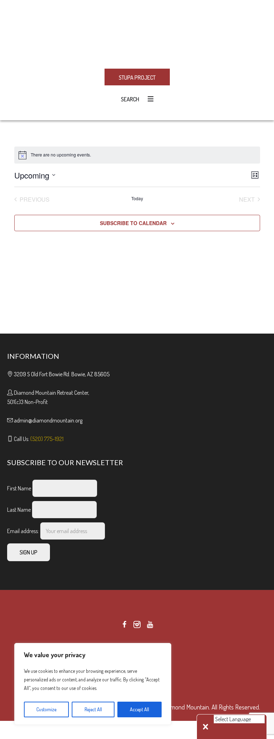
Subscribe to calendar (133, 223)
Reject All (93, 709)
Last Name (19, 509)
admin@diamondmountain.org (48, 420)
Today (137, 198)
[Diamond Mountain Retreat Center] (137, 33)
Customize (46, 709)
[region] (92, 684)
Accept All (139, 709)
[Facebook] (124, 624)
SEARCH (129, 99)
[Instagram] (137, 624)
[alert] (137, 155)
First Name (19, 488)
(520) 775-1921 (47, 438)
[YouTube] (149, 624)
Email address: (23, 531)
